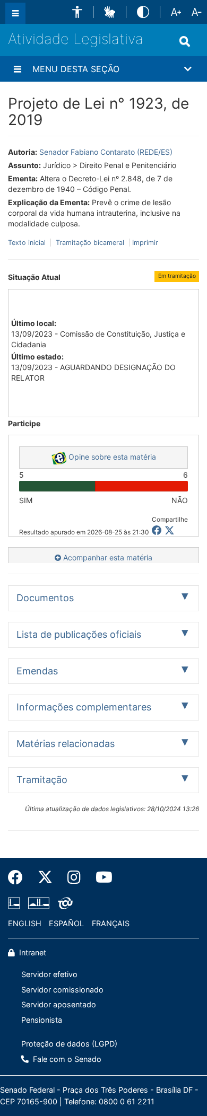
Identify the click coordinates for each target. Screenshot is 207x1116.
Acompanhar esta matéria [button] (106, 557)
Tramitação (41, 779)
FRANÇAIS (111, 923)
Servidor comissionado (62, 989)
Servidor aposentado (58, 1004)
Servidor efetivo (49, 974)
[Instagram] (74, 877)
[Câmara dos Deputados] (16, 903)
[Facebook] (19, 877)
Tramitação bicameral (90, 243)
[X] (170, 530)
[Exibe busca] (184, 41)
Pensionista (41, 1019)
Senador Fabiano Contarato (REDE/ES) (105, 151)
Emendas (37, 670)
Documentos (45, 597)
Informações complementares (83, 707)
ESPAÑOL (66, 923)
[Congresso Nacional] (39, 903)
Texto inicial (28, 243)
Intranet (31, 952)
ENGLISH (24, 923)
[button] (77, 12)
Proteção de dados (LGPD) (69, 1043)
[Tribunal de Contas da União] (63, 903)
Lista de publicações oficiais (78, 634)
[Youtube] (100, 877)
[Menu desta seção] (17, 69)
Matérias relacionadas (65, 743)
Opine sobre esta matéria (111, 456)
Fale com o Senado (66, 1059)
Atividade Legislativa (75, 39)
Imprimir (145, 243)
